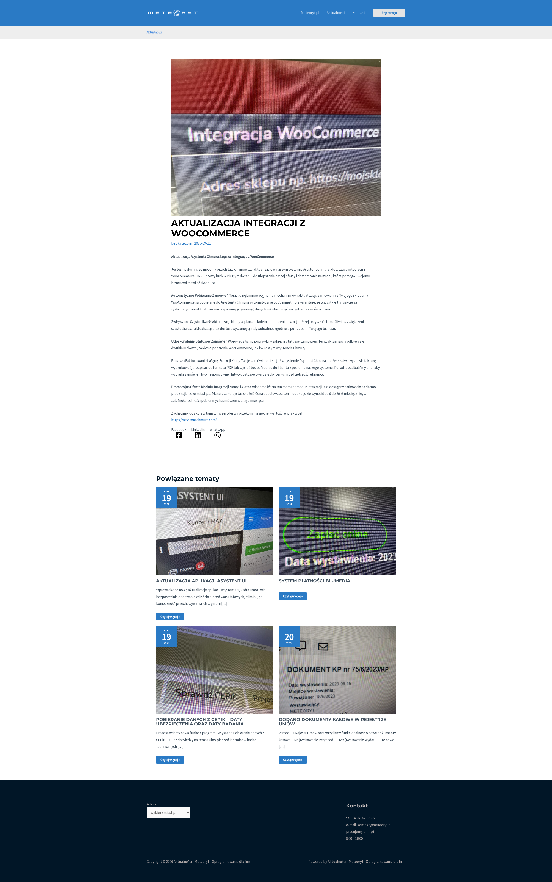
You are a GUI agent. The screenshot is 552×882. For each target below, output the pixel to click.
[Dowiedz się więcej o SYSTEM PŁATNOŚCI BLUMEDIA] (337, 530)
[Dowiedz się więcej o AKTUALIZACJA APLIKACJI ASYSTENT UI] (214, 530)
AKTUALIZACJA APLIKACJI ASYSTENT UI (201, 580)
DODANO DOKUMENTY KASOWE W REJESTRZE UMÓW (332, 721)
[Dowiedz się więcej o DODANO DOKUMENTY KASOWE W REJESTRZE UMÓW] (337, 669)
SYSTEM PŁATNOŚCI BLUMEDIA (314, 580)
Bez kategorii (181, 243)
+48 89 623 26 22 (363, 818)
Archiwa (151, 804)
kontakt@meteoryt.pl (374, 825)
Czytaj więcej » (170, 617)
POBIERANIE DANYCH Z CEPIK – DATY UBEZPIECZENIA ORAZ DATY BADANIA (200, 721)
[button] (389, 13)
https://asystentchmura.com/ (194, 420)
